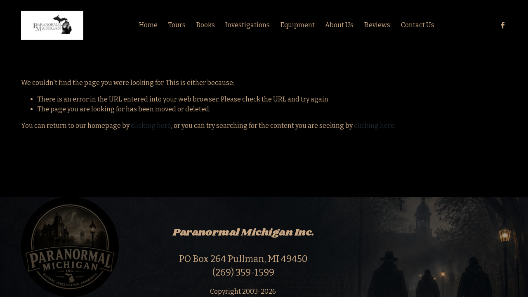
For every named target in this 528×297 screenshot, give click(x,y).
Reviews (377, 25)
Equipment (297, 25)
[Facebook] (503, 25)
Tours (177, 25)
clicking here (151, 126)
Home (148, 25)
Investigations (247, 25)
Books (205, 25)
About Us (339, 25)
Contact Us (417, 25)
